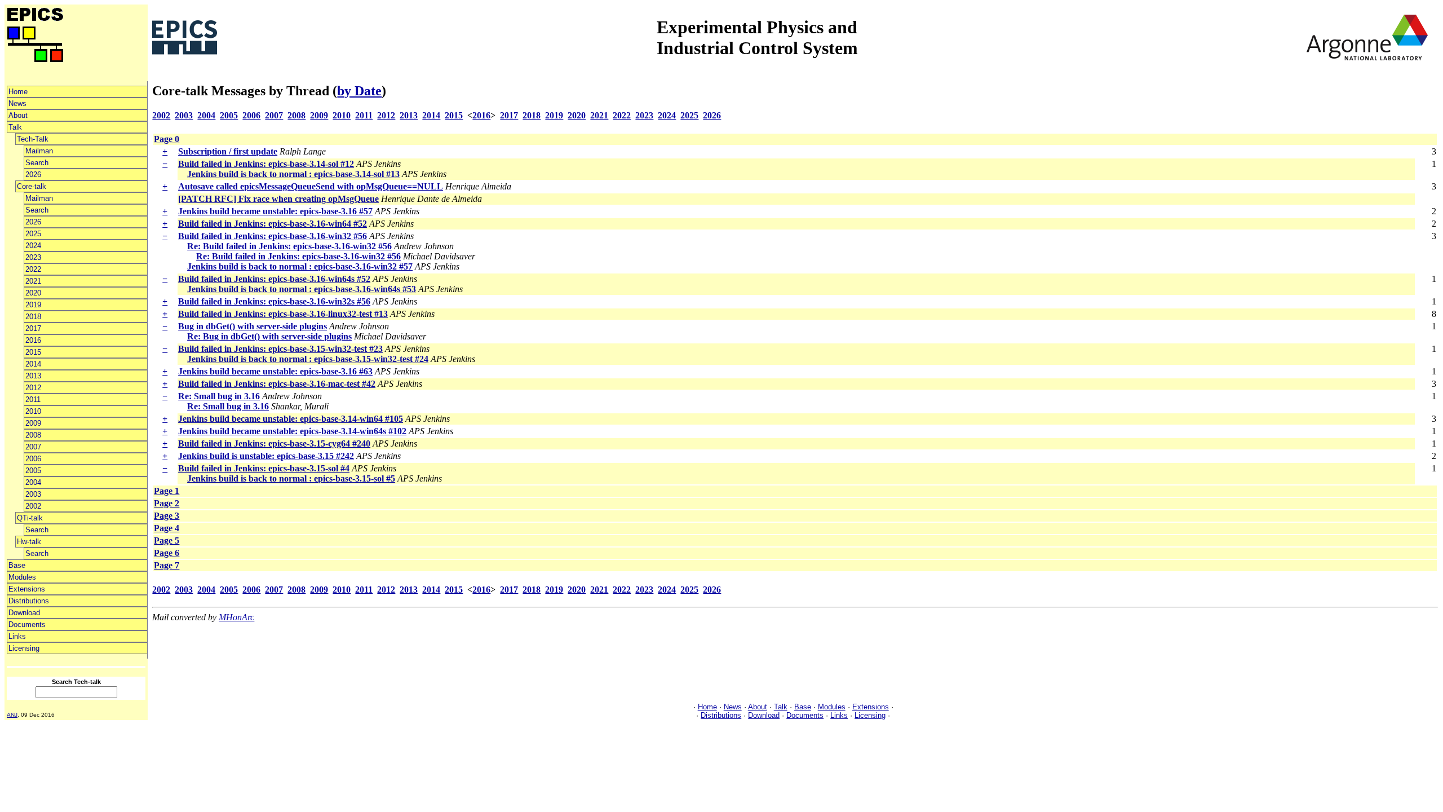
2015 (33, 352)
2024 (33, 245)
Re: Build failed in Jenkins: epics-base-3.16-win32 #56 (289, 246)
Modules (22, 577)
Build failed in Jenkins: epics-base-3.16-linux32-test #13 (283, 314)
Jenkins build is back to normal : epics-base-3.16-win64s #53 (301, 289)
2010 (33, 411)
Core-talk (31, 186)
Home (18, 91)
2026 (33, 174)
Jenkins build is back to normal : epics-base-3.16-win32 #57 (300, 266)
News (17, 103)
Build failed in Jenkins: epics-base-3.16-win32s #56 (274, 301)
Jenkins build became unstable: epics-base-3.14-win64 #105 (290, 418)
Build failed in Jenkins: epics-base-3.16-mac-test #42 (276, 384)
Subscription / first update (227, 151)
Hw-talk (29, 541)
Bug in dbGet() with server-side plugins (252, 326)
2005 (33, 470)
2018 (33, 316)
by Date (359, 90)
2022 (33, 269)
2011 (33, 399)
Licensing (23, 648)
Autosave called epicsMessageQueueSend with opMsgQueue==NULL (310, 186)
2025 (33, 234)
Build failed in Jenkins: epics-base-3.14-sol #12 (266, 164)
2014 (33, 364)
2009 (33, 423)
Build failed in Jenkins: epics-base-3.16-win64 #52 (272, 223)
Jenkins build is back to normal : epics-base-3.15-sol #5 (291, 478)
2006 (33, 458)
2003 (33, 494)
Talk (15, 127)
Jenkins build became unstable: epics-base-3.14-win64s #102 (292, 431)
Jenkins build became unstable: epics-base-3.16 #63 (275, 371)
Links (17, 636)
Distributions (28, 601)
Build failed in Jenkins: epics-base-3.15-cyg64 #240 (274, 443)
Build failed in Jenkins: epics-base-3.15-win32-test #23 (280, 349)
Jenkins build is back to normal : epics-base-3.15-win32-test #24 (307, 359)
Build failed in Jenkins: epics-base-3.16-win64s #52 (274, 279)
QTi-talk (30, 518)
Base (16, 565)
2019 (33, 305)
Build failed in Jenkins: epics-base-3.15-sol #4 (263, 468)
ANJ (12, 715)
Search (36, 162)
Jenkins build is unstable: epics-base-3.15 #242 (266, 456)
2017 (33, 328)
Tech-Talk (32, 139)
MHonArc (236, 617)
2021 (33, 281)
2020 (33, 293)
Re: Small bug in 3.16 (219, 396)
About (18, 115)
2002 (33, 506)
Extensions (26, 589)
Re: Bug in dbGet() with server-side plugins (269, 336)
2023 (33, 257)
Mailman (39, 151)
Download (24, 612)
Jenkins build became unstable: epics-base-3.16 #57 (275, 211)
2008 (33, 435)
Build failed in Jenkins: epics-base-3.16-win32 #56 (272, 236)
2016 (33, 340)
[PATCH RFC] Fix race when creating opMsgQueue (278, 199)
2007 (33, 447)
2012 (33, 387)
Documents (27, 624)
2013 (33, 376)
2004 (33, 482)
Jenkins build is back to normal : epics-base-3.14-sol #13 (293, 174)
